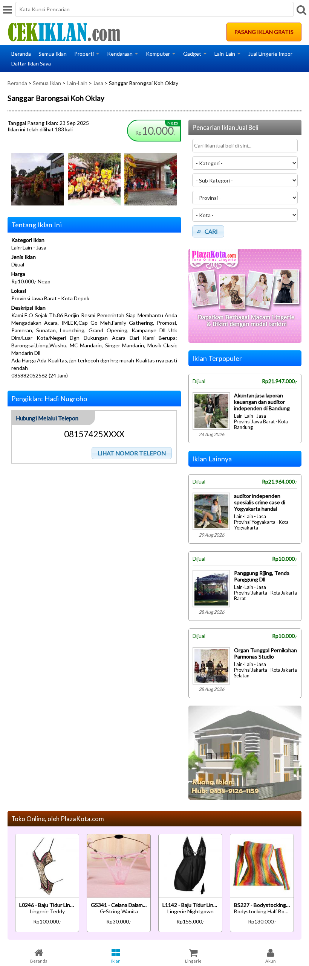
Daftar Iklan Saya (31, 63)
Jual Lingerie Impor (270, 53)
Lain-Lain (224, 53)
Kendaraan (120, 53)
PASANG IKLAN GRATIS (264, 32)
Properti (84, 53)
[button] (132, 453)
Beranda (21, 53)
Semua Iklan (52, 53)
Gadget (192, 53)
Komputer (158, 53)
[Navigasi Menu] (7, 9)
